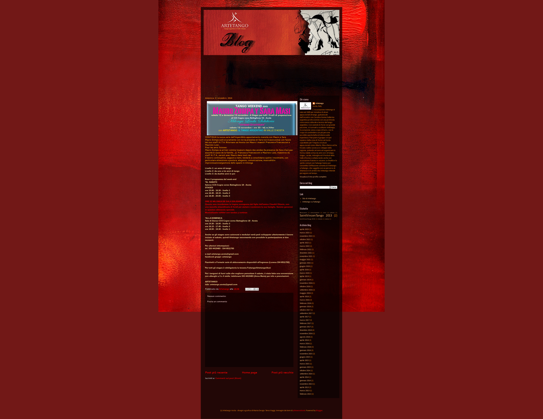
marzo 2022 (304, 246)
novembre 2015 (306, 354)
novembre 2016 (306, 334)
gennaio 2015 (305, 367)
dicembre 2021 (306, 253)
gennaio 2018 (305, 307)
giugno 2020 (305, 266)
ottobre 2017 (305, 310)
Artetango (319, 103)
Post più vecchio (282, 372)
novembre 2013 (306, 384)
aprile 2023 (304, 229)
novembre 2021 (306, 256)
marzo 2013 (304, 391)
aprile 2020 (304, 270)
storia (327, 219)
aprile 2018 (304, 297)
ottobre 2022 (305, 240)
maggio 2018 (305, 293)
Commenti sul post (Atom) (228, 378)
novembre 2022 (306, 236)
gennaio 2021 (305, 263)
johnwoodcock (299, 411)
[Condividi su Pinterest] (257, 289)
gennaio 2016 (305, 350)
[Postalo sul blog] (249, 289)
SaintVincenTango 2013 (316, 215)
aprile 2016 (304, 340)
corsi (324, 213)
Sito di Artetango (309, 199)
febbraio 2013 (305, 394)
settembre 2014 (306, 374)
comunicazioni (315, 213)
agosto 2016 (305, 337)
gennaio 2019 (305, 280)
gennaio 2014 (305, 381)
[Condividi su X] (252, 289)
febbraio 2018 (305, 303)
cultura (332, 213)
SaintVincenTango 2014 (307, 219)
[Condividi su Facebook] (254, 289)
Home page (249, 372)
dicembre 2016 (306, 330)
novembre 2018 (306, 283)
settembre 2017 (306, 313)
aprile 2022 (304, 243)
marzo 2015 (304, 364)
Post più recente (216, 372)
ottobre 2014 (305, 371)
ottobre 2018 (305, 287)
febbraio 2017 (305, 323)
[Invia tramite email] (246, 289)
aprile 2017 (304, 317)
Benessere (303, 213)
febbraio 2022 (305, 250)
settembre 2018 (306, 290)
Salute (320, 219)
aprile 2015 (304, 360)
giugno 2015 (305, 357)
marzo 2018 (304, 300)
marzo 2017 (304, 320)
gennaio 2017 (305, 327)
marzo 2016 (304, 344)
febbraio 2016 (305, 347)
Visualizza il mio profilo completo (313, 177)
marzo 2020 (304, 273)
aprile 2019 (304, 276)
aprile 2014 (304, 377)
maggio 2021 (305, 260)
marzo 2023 (304, 233)
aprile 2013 (304, 387)
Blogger (319, 411)
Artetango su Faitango (311, 202)
